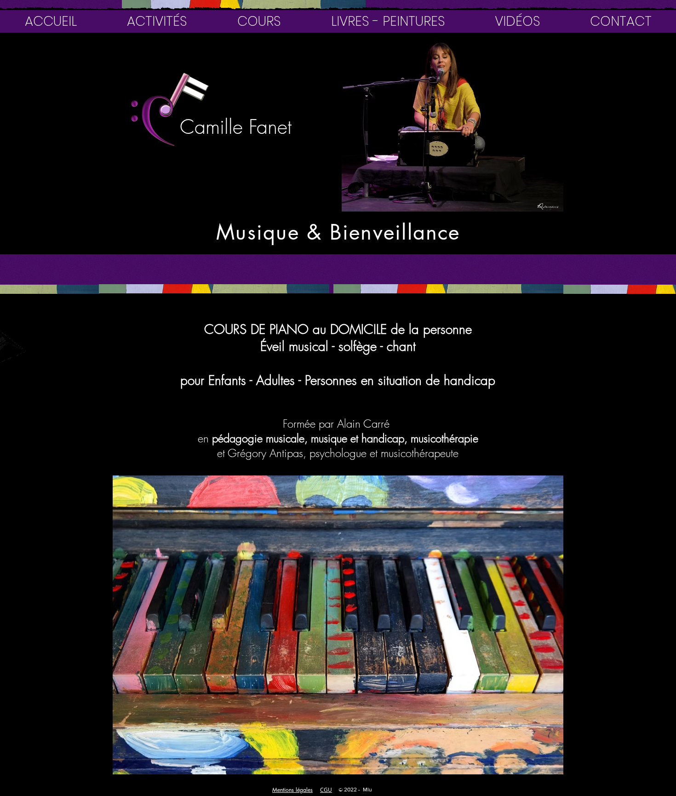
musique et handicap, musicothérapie (394, 438)
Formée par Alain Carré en (295, 431)
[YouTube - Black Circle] (23, 62)
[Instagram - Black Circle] (68, 62)
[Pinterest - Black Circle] (45, 62)
